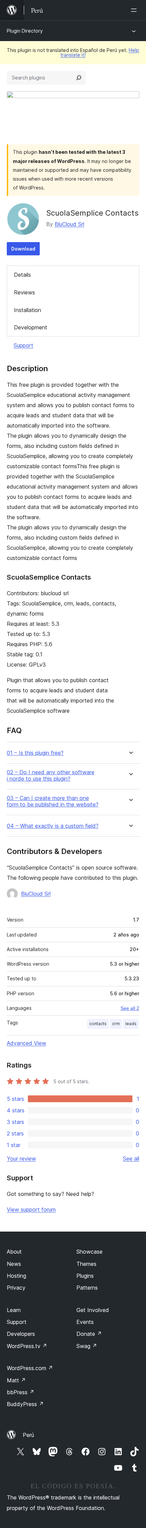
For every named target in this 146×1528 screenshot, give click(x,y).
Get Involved (92, 1310)
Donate (89, 1333)
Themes (86, 1263)
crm (116, 1023)
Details (22, 274)
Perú (28, 1435)
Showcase (89, 1251)
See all (131, 1158)
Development (30, 327)
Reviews (24, 292)
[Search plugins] (79, 78)
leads (130, 1023)
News (14, 1263)
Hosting (16, 1275)
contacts (98, 1023)
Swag (86, 1346)
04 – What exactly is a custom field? (52, 826)
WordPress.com (30, 1368)
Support (23, 345)
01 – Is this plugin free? (35, 753)
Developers (21, 1333)
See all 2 (130, 1008)
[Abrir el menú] (135, 10)
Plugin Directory (25, 31)
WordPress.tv (27, 1346)
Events (85, 1321)
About (14, 1251)
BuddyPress (25, 1404)
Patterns (87, 1287)
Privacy (16, 1287)
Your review (21, 1158)
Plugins (85, 1275)
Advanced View (26, 1043)
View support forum (31, 1209)
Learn (14, 1310)
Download (23, 249)
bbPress (20, 1392)
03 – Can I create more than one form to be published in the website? (52, 801)
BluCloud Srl (69, 224)
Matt (16, 1380)
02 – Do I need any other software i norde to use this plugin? (50, 775)
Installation (27, 310)
